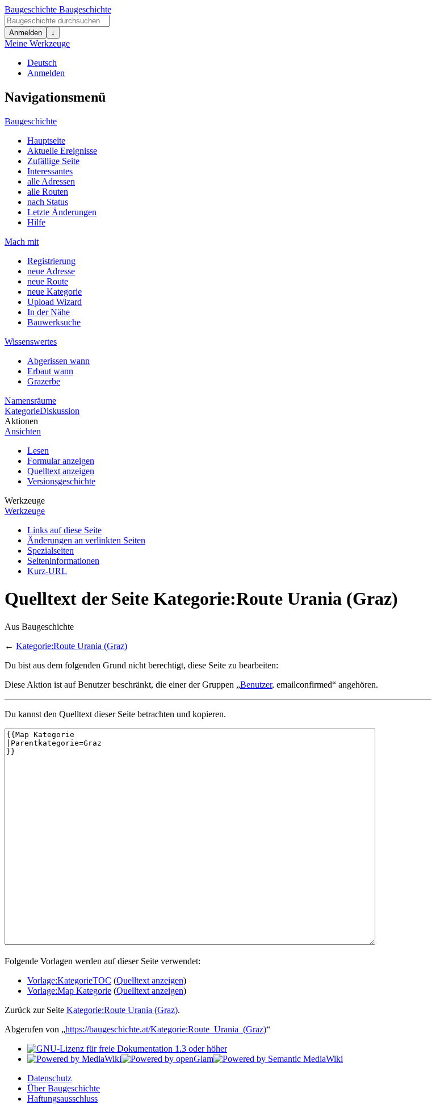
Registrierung (51, 261)
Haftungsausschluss (62, 1098)
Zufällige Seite (53, 161)
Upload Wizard (54, 302)
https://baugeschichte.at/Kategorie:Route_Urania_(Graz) (165, 1029)
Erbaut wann (50, 371)
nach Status (47, 202)
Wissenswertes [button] (31, 341)
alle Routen (47, 191)
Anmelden (25, 32)
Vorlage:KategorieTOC (69, 980)
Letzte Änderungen (62, 212)
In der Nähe (48, 312)
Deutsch (42, 63)
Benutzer (256, 684)
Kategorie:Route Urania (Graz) (71, 646)
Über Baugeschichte (63, 1088)
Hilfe (36, 222)
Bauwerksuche (54, 322)
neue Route (47, 281)
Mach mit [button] (22, 241)
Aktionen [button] (21, 421)
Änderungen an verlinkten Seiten (86, 540)
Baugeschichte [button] (31, 121)
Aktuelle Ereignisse (62, 151)
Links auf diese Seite (64, 530)
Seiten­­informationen (63, 561)
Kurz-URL (47, 571)
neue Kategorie (54, 291)
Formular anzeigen (60, 461)
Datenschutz (49, 1078)
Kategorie (22, 411)
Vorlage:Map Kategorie (69, 990)
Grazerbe (43, 381)
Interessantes (50, 171)
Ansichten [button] (23, 431)
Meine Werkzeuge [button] (37, 43)
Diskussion (59, 411)
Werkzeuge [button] (25, 500)
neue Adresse (51, 271)
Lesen (38, 450)
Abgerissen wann (58, 361)
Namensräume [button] (30, 400)
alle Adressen (51, 181)
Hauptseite (46, 140)
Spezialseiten (50, 550)
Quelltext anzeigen (60, 471)
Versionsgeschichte (61, 481)
